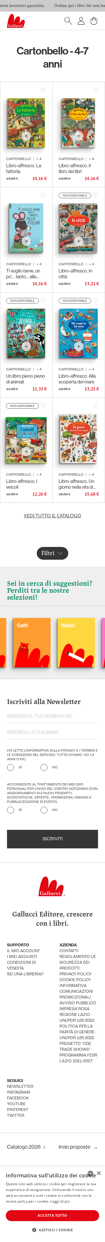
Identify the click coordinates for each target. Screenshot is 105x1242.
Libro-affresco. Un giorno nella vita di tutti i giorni (76, 484)
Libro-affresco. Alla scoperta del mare (77, 379)
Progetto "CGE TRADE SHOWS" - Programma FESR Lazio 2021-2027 (78, 1052)
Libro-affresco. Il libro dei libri (75, 168)
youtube (16, 1104)
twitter (15, 1116)
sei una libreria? (25, 974)
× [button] (98, 1173)
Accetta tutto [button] (52, 1215)
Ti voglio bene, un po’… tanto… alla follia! (23, 273)
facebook (18, 1098)
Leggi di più (60, 1201)
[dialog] (52, 1204)
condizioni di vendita (21, 966)
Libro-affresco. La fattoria (23, 168)
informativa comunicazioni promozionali (76, 992)
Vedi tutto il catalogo (52, 515)
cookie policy (75, 980)
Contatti (69, 951)
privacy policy (76, 974)
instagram (18, 1092)
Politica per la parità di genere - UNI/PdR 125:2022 (78, 1032)
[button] (52, 1229)
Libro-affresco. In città (75, 273)
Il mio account (23, 951)
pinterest (17, 1110)
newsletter (20, 1087)
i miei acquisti (22, 957)
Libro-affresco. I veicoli (21, 484)
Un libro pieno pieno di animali (25, 379)
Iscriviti (53, 839)
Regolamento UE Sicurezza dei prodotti (78, 963)
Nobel (51, 625)
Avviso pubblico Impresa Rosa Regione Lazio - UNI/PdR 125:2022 (78, 1012)
